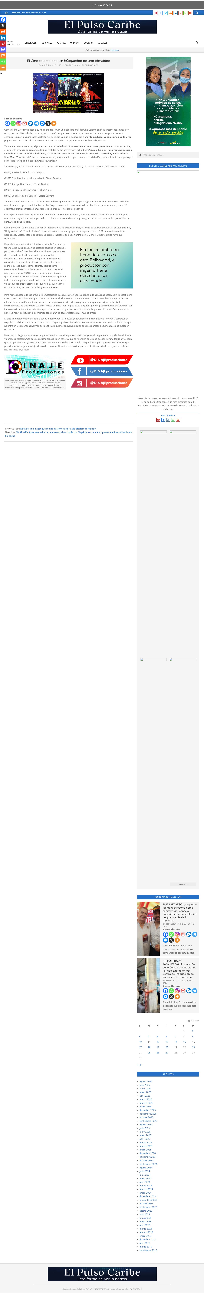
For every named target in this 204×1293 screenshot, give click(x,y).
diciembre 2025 (147, 1110)
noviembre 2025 (148, 1113)
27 (167, 1052)
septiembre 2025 (148, 1120)
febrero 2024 (146, 1189)
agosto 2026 (145, 1081)
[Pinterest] (3, 44)
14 (175, 1041)
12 (158, 1041)
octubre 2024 (146, 1160)
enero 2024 (145, 1192)
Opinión (94, 65)
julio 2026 (144, 1084)
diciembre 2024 (147, 1153)
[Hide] (1, 73)
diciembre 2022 (147, 1239)
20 (167, 1047)
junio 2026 (145, 1088)
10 (140, 1041)
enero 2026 (145, 1106)
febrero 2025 (146, 1145)
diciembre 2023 (147, 1196)
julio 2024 (144, 1171)
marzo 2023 (145, 1228)
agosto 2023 (145, 1210)
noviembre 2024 (148, 1156)
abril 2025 (144, 1138)
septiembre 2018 (148, 1250)
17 (140, 1047)
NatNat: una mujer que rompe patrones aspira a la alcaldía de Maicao (58, 428)
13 (167, 1041)
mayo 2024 (145, 1178)
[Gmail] (24, 123)
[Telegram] (36, 123)
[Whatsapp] (13, 123)
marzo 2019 (145, 1246)
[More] (53, 123)
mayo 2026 (145, 1092)
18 (149, 1047)
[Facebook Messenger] (42, 123)
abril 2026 (144, 1095)
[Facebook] (7, 123)
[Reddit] (3, 32)
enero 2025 (145, 1149)
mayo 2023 (145, 1221)
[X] (48, 123)
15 (184, 1041)
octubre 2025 (146, 1117)
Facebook (115, 50)
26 (158, 1052)
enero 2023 (145, 1235)
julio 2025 (144, 1128)
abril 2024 (144, 1181)
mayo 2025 (145, 1135)
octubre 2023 (146, 1203)
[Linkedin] (3, 38)
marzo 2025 (145, 1142)
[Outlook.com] (30, 123)
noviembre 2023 (148, 1199)
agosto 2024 (145, 1167)
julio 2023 (144, 1214)
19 (158, 1047)
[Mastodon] (3, 50)
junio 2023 (145, 1217)
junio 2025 (145, 1131)
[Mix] (3, 56)
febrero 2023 (146, 1232)
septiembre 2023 (148, 1207)
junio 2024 (145, 1174)
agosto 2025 (145, 1124)
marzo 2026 (145, 1099)
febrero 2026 (146, 1102)
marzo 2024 (145, 1185)
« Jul (139, 1064)
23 (193, 1047)
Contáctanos (168, 415)
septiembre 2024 (148, 1163)
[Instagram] (19, 123)
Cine (87, 65)
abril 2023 (144, 1225)
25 (149, 1052)
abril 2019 (144, 1243)
